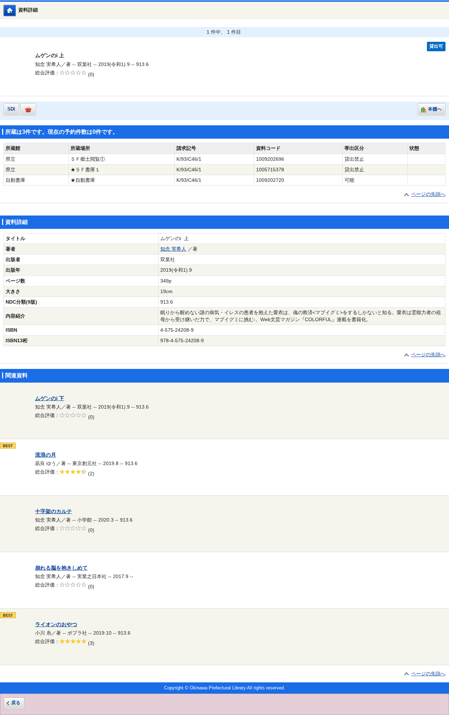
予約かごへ (28, 109)
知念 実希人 (173, 249)
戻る (15, 702)
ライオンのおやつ (56, 624)
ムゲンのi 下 (49, 398)
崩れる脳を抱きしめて (61, 568)
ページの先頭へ (428, 194)
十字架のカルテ (53, 511)
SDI (11, 109)
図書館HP (15, 10)
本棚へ (435, 109)
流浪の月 (45, 455)
